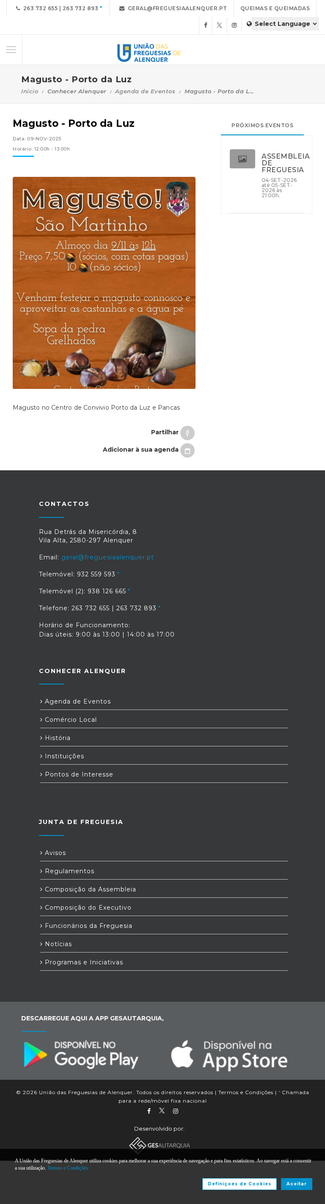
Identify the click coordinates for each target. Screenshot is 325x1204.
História (57, 738)
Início (29, 91)
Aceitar (296, 1184)
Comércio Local (70, 720)
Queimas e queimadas (275, 8)
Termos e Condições (245, 1092)
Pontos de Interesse (78, 774)
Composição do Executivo (87, 907)
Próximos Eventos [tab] (262, 125)
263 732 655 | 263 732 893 (59, 8)
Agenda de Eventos (145, 91)
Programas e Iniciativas (83, 962)
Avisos (54, 853)
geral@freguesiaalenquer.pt (176, 8)
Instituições (63, 756)
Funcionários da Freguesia (87, 926)
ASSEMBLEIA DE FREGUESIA (282, 163)
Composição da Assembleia (89, 889)
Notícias (57, 944)
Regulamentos (68, 871)
